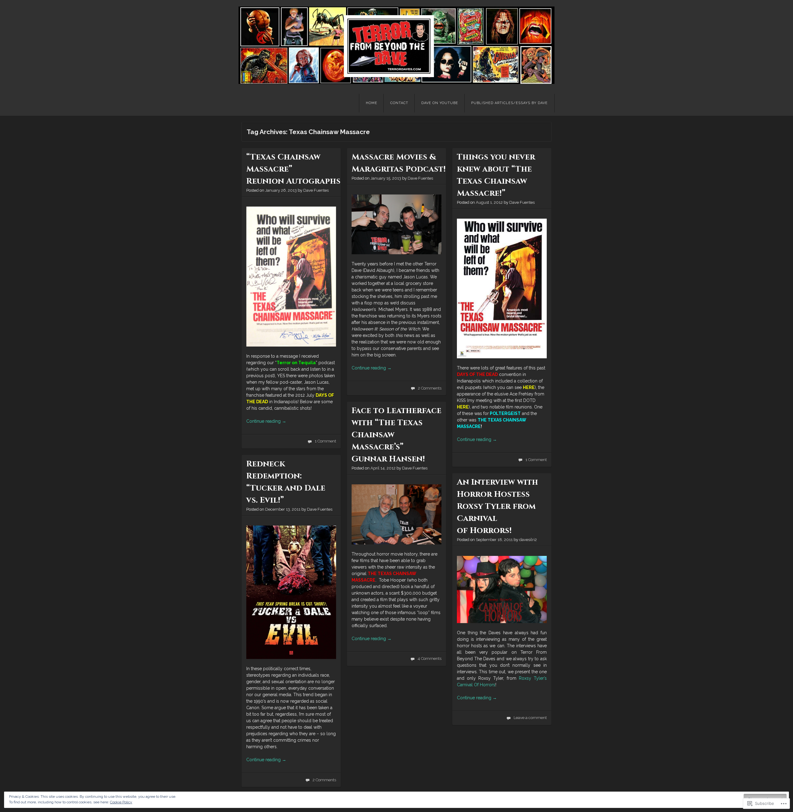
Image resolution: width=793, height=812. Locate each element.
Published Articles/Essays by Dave (509, 103)
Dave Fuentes (316, 190)
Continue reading (266, 421)
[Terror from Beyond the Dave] (396, 45)
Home (371, 103)
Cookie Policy (121, 802)
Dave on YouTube (439, 103)
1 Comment (325, 441)
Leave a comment (530, 717)
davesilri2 (528, 539)
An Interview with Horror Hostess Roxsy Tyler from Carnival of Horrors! (497, 506)
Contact (399, 103)
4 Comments (429, 658)
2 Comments (429, 388)
